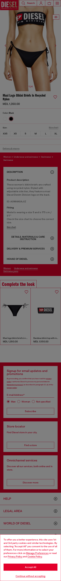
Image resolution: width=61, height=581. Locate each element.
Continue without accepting (30, 576)
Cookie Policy (34, 556)
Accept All (30, 567)
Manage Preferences (37, 553)
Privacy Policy (15, 556)
